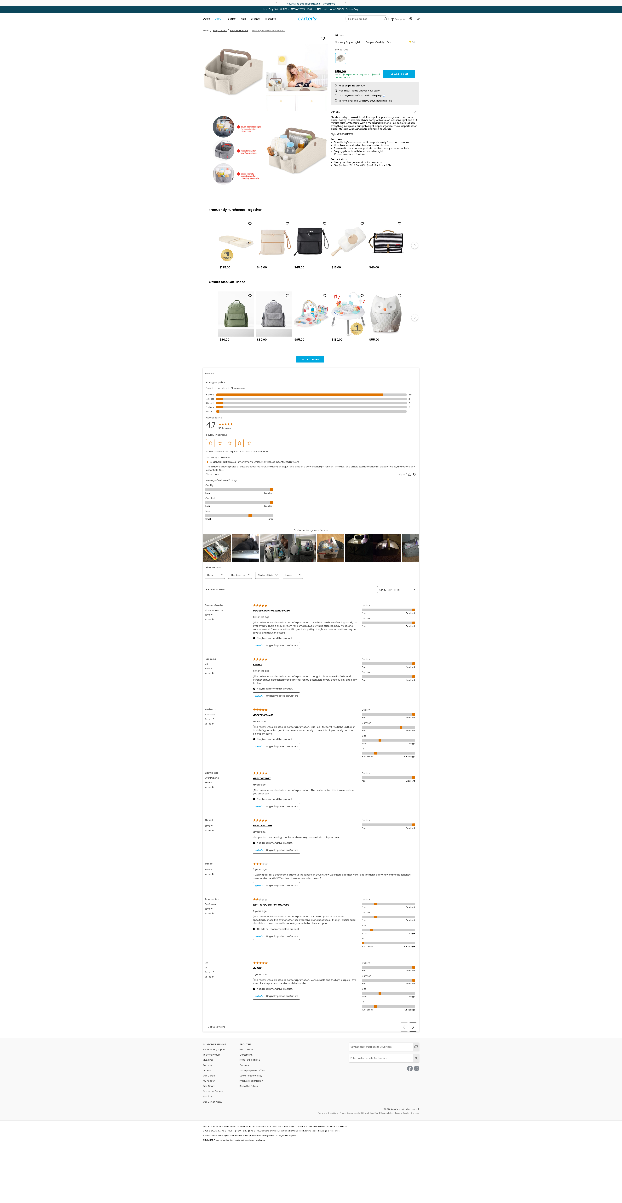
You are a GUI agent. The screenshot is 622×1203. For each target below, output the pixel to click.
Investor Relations (250, 1060)
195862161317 (346, 134)
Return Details (384, 100)
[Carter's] (307, 19)
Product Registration (251, 1080)
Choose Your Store (369, 90)
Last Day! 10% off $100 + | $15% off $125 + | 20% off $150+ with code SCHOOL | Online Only (311, 9)
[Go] (385, 19)
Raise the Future (249, 1086)
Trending (270, 19)
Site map (415, 1113)
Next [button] (414, 245)
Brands (255, 19)
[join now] (416, 1047)
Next (345, 3)
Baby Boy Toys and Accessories (268, 30)
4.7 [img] (413, 41)
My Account (209, 1080)
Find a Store (246, 1049)
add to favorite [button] (250, 224)
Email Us (207, 1096)
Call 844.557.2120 (212, 1101)
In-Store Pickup (211, 1054)
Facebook (410, 1068)
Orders (207, 1070)
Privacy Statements (348, 1113)
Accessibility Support (214, 1049)
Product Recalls (402, 1113)
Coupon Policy (386, 1113)
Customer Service (213, 1091)
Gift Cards (209, 1075)
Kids (243, 19)
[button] (233, 72)
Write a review (310, 359)
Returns (207, 1065)
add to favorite (323, 38)
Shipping (208, 1060)
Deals (206, 19)
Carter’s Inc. (246, 1054)
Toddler (231, 19)
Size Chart (209, 1086)
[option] (236, 245)
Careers (244, 1065)
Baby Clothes (220, 30)
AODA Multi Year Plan (369, 1113)
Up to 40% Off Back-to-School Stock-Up (311, 3)
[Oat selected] (340, 58)
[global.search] (416, 1058)
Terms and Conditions (328, 1113)
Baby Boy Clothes (239, 30)
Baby (218, 19)
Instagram (416, 1068)
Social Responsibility (251, 1075)
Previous (276, 3)
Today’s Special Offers (252, 1070)
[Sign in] (411, 18)
